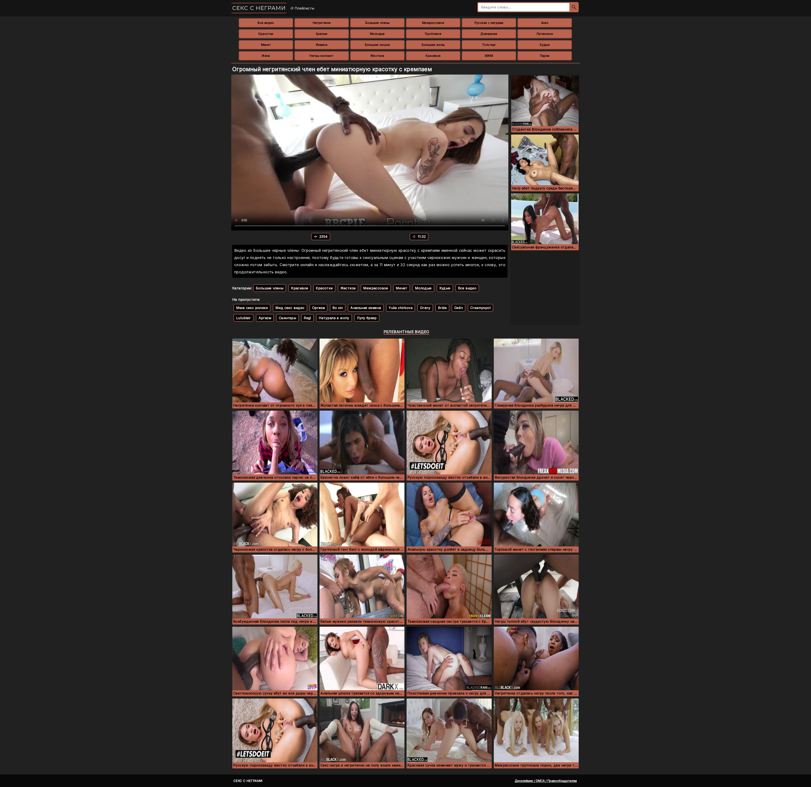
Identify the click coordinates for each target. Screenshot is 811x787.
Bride (442, 308)
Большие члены (377, 23)
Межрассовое (433, 23)
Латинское (544, 33)
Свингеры (287, 318)
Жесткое (377, 55)
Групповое (433, 33)
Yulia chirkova (400, 308)
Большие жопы (433, 44)
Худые (545, 44)
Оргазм (318, 308)
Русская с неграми (489, 23)
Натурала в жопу (334, 318)
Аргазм (265, 318)
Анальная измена (365, 308)
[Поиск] (574, 7)
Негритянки (322, 23)
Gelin (458, 308)
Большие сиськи (377, 44)
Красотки (266, 33)
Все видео (266, 23)
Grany (425, 308)
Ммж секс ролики (252, 308)
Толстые (489, 44)
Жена (266, 55)
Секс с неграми (259, 8)
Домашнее (488, 33)
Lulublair (243, 318)
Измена (321, 44)
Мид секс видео (290, 308)
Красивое (433, 55)
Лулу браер (367, 318)
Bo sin (337, 308)
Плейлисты (303, 8)
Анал (544, 23)
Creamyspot (480, 308)
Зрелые (321, 33)
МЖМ (489, 55)
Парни (545, 55)
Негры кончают (321, 55)
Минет (266, 44)
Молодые (377, 33)
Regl (307, 318)
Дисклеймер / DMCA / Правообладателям (546, 781)
